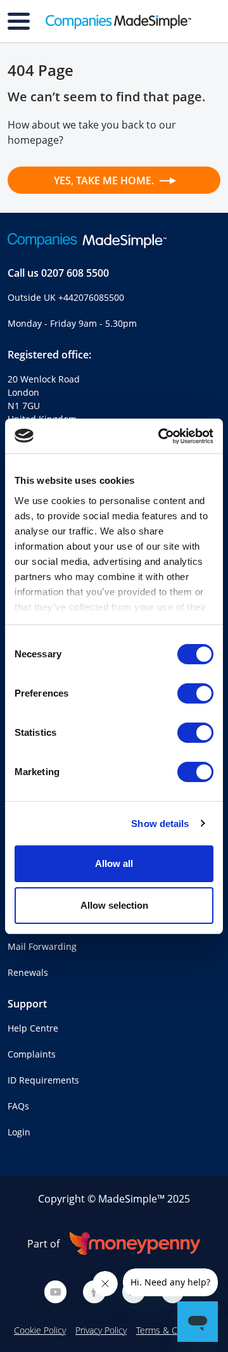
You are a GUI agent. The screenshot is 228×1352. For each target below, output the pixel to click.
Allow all (114, 863)
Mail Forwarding (42, 946)
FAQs (18, 1106)
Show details (160, 823)
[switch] (195, 693)
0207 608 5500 (75, 273)
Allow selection (114, 905)
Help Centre (33, 1028)
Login (19, 1132)
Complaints (32, 1054)
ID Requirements (43, 1080)
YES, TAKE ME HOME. (105, 180)
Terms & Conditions (175, 1330)
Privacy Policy (101, 1330)
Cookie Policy (40, 1330)
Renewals (28, 972)
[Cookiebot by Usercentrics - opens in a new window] (160, 436)
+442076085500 (91, 297)
